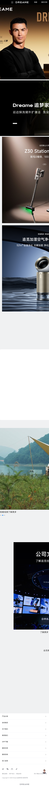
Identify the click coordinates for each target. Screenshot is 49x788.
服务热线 (5, 754)
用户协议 (11, 773)
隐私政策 (4, 773)
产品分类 (5, 716)
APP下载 (5, 742)
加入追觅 (5, 761)
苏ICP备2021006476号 (40, 773)
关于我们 (5, 729)
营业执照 (18, 773)
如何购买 (5, 723)
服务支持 (5, 748)
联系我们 (5, 735)
